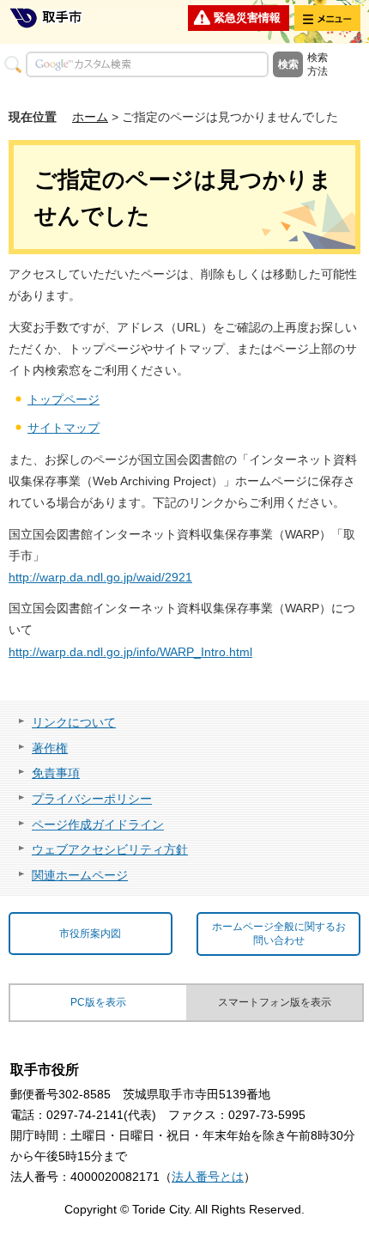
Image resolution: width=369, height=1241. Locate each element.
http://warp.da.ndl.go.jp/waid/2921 (100, 577)
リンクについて (74, 722)
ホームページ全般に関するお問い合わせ (279, 934)
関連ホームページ (80, 875)
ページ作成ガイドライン (98, 824)
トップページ (63, 399)
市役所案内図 (90, 934)
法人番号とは (208, 1176)
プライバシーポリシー (92, 799)
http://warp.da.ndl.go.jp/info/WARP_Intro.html (130, 652)
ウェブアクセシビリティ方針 (110, 849)
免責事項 (56, 773)
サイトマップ (63, 428)
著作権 (50, 748)
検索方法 (317, 64)
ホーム (90, 117)
